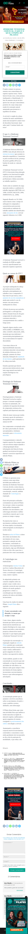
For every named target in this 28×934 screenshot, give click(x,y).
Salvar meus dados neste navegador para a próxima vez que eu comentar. (14, 865)
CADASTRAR (15, 72)
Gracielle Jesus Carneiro (11, 38)
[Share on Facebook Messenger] (7, 85)
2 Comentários (19, 40)
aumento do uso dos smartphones (13, 298)
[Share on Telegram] (19, 85)
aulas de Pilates (15, 534)
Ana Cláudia (8, 883)
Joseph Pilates (12, 604)
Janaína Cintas (17, 566)
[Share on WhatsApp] (10, 85)
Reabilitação (12, 40)
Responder (20, 890)
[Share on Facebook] (4, 85)
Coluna (6, 40)
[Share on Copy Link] (13, 85)
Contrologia (14, 494)
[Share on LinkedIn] (16, 85)
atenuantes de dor (12, 213)
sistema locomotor (8, 154)
